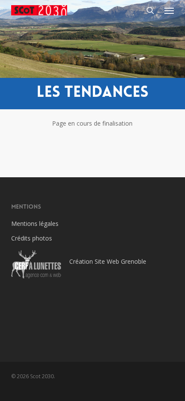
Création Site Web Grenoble (107, 261)
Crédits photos (31, 238)
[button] (169, 10)
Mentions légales (35, 223)
